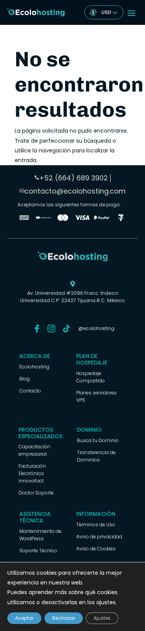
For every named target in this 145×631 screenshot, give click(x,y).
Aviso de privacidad (99, 536)
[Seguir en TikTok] (66, 328)
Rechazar (63, 618)
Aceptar (24, 618)
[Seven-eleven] (121, 219)
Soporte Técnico (38, 550)
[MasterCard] (43, 219)
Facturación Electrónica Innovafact (32, 473)
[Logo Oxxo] (24, 219)
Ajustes (102, 618)
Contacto (30, 390)
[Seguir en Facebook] (37, 328)
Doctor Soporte (36, 492)
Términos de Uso (95, 524)
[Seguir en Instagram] (51, 328)
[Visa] (82, 219)
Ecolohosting (34, 366)
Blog (24, 378)
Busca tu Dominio (98, 440)
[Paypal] (101, 219)
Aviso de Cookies (96, 548)
